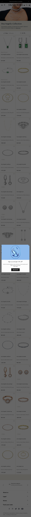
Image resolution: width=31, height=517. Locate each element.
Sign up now (15, 269)
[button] (29, 245)
